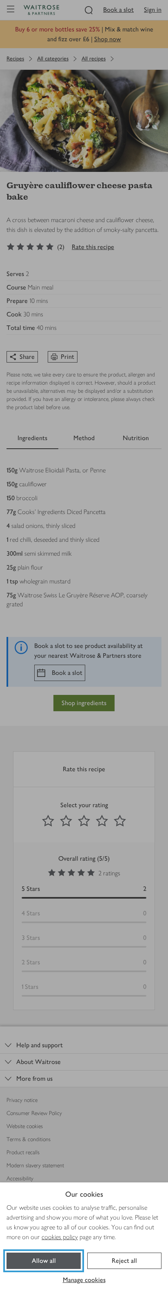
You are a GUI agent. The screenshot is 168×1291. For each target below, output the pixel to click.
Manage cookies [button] (84, 1280)
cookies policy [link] (60, 1237)
